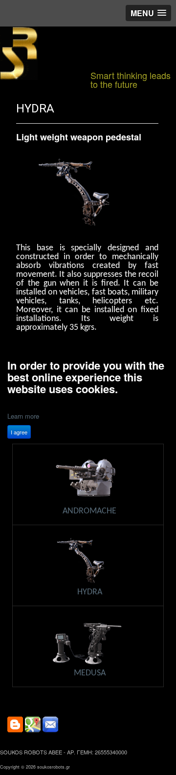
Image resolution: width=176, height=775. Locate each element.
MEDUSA (90, 673)
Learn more (23, 416)
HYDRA (35, 108)
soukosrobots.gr (53, 767)
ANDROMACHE (89, 511)
